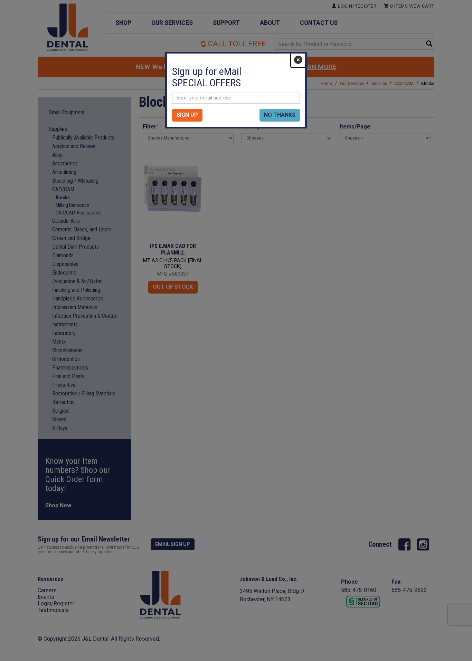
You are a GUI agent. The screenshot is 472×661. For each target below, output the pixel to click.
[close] (298, 60)
